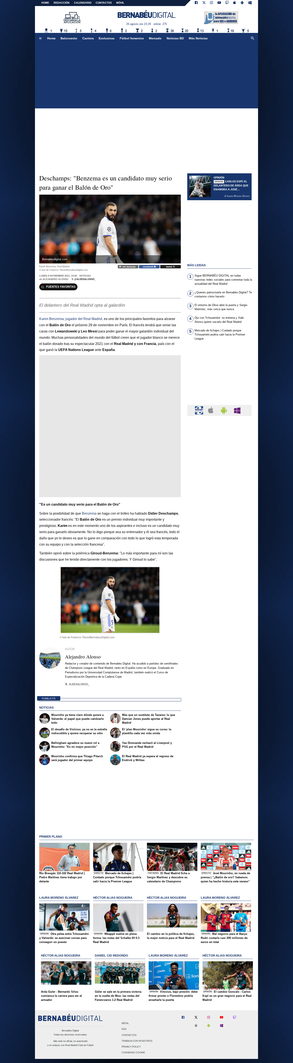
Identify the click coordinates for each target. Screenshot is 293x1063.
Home (45, 3)
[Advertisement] (146, 76)
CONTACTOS (104, 3)
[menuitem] (40, 38)
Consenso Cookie (133, 1052)
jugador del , (71, 319)
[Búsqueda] (252, 38)
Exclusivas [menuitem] (107, 38)
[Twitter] (204, 3)
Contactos (129, 1035)
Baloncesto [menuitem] (68, 38)
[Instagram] (211, 3)
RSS (124, 1029)
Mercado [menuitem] (155, 38)
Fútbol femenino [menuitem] (132, 38)
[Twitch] (227, 3)
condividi (148, 266)
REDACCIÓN (61, 3)
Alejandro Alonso (55, 279)
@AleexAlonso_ (85, 279)
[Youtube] (219, 3)
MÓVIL (120, 3)
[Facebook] (196, 3)
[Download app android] (242, 3)
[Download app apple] (234, 3)
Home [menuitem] (51, 38)
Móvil (125, 1023)
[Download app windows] (250, 3)
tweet (169, 266)
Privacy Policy (131, 1046)
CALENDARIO (82, 3)
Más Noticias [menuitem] (198, 38)
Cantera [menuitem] (88, 38)
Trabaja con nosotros (137, 1041)
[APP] (199, 410)
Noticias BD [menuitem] (175, 38)
